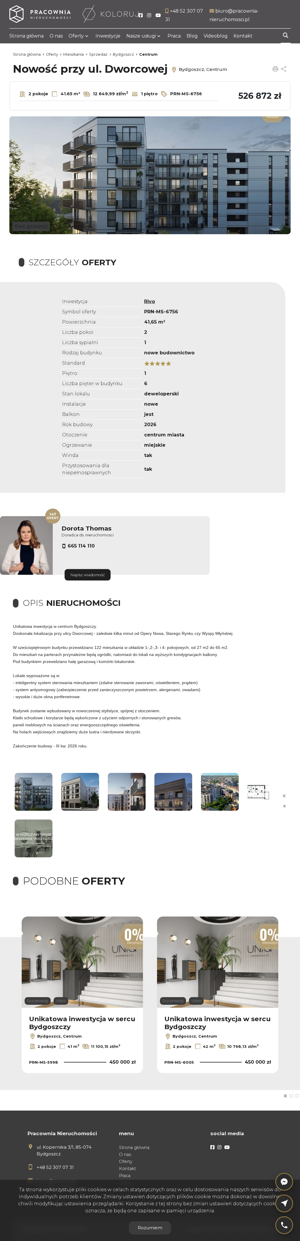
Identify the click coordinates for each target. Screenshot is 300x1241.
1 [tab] (285, 1095)
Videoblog (216, 36)
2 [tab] (291, 1095)
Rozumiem (150, 1227)
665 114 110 (81, 546)
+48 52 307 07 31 (55, 1167)
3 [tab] (297, 1095)
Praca (174, 36)
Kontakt (243, 36)
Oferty (76, 36)
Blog (192, 36)
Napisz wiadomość (88, 575)
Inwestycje (108, 36)
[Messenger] (284, 1182)
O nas (56, 36)
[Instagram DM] (284, 1203)
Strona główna (26, 36)
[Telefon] (284, 1225)
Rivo (149, 301)
